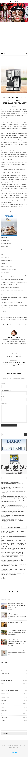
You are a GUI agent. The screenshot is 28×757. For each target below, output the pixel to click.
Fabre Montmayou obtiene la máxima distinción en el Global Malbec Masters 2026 (13, 508)
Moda (2, 703)
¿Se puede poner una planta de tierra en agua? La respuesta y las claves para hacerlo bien (13, 495)
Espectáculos (4, 693)
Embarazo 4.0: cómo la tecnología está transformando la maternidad (10, 504)
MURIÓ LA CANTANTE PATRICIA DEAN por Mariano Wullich (13, 549)
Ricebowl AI (4, 531)
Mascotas (3, 700)
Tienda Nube (5, 564)
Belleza (3, 677)
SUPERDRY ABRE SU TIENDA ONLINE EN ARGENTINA (13, 491)
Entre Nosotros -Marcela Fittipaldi (9, 690)
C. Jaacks (17, 747)
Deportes (3, 687)
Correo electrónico (6, 390)
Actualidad (3, 667)
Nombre (3, 383)
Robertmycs (5, 573)
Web (2, 396)
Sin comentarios (23, 324)
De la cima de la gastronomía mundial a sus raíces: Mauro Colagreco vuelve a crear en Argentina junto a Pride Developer (13, 500)
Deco (2, 683)
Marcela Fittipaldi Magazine (14, 9)
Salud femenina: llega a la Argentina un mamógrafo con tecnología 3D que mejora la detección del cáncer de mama (13, 560)
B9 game (4, 577)
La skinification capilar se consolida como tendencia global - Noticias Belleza (13, 553)
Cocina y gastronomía (14, 95)
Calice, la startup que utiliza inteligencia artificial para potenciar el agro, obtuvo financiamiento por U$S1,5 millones (12, 533)
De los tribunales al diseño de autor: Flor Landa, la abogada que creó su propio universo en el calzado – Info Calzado (13, 542)
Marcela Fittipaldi (7, 324)
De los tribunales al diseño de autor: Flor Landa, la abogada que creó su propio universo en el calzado (13, 545)
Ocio (2, 707)
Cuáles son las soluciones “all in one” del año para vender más (13, 573)
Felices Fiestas (5, 697)
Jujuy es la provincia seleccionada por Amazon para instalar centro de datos (13, 537)
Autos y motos (5, 673)
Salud (2, 713)
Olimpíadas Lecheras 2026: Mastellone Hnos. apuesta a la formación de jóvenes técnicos (13, 569)
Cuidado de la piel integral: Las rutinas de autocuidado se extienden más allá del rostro (12, 519)
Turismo (3, 720)
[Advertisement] (14, 36)
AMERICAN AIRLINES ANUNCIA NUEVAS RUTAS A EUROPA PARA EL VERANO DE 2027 (12, 483)
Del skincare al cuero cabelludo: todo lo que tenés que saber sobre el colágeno (12, 555)
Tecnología (4, 717)
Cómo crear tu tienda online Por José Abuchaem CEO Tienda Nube (13, 564)
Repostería (4, 710)
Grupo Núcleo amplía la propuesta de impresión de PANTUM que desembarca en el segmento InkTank (13, 487)
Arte (2, 670)
